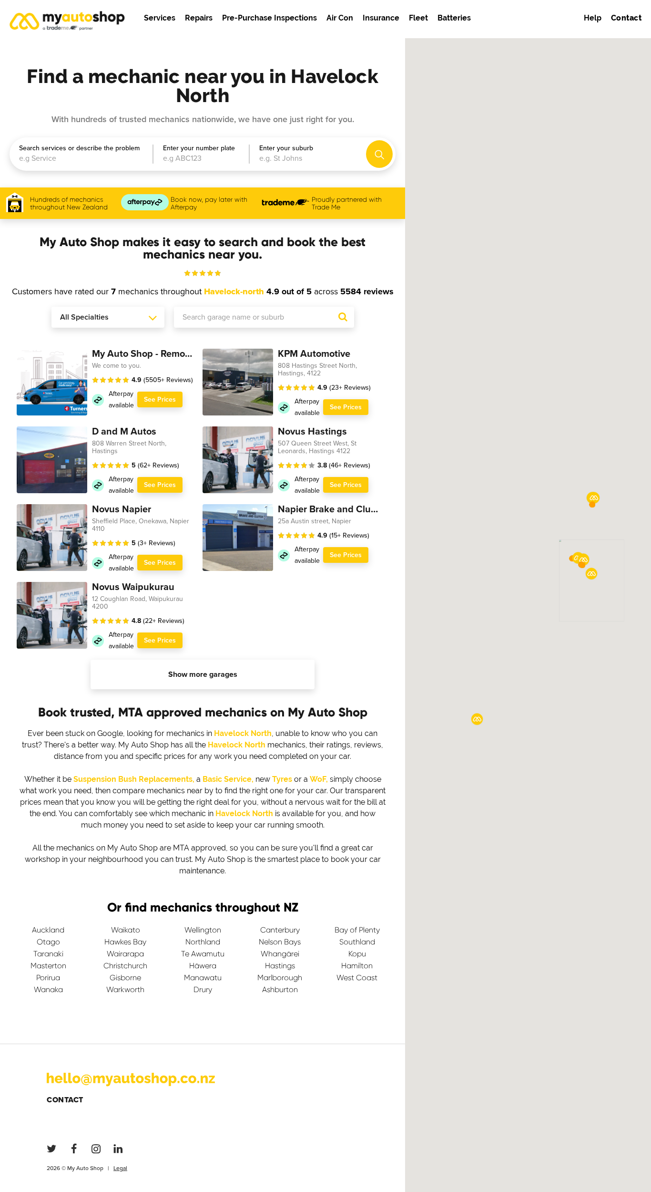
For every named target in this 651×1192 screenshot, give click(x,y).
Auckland (48, 929)
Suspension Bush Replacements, (133, 779)
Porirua (48, 977)
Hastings (280, 965)
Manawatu (203, 977)
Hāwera (202, 965)
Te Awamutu (202, 953)
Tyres (282, 779)
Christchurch (125, 965)
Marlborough (279, 977)
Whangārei (280, 953)
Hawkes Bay (125, 941)
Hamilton (357, 965)
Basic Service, (228, 779)
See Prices (160, 399)
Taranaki (48, 953)
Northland (202, 941)
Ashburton (280, 989)
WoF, (319, 779)
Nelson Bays (280, 941)
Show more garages (202, 674)
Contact (65, 1100)
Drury (202, 989)
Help (592, 17)
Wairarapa (125, 953)
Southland (357, 941)
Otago (48, 941)
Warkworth (125, 989)
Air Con (339, 17)
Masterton (48, 965)
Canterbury (280, 929)
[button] (582, 565)
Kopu (357, 953)
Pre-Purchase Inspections (269, 17)
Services (159, 17)
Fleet (418, 17)
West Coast (356, 977)
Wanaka (48, 989)
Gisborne (125, 977)
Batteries (454, 17)
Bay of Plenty (357, 929)
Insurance (381, 17)
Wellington (202, 929)
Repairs (199, 17)
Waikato (125, 929)
